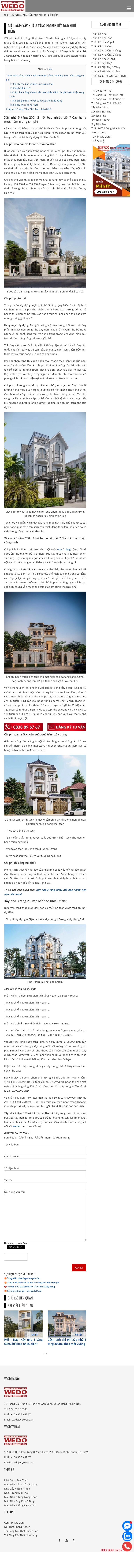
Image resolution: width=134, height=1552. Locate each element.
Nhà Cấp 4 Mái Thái (15, 1480)
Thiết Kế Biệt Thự (101, 63)
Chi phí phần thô (20, 88)
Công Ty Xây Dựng (14, 1522)
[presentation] (43, 1354)
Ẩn (50, 68)
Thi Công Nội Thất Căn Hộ (106, 103)
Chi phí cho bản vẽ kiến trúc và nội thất (31, 83)
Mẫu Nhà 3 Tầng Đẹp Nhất (19, 1505)
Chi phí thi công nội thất (24, 104)
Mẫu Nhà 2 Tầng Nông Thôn (20, 1497)
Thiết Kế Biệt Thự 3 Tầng (105, 71)
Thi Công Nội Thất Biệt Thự (107, 94)
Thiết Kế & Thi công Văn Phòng (109, 75)
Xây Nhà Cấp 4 (99, 107)
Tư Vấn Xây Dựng (101, 136)
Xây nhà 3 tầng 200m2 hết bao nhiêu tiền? (28, 109)
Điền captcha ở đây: (16, 1243)
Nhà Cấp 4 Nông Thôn (17, 1488)
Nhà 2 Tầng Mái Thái (16, 1492)
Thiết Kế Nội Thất (101, 38)
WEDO (16, 1126)
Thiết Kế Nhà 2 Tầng (103, 59)
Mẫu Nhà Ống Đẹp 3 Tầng (19, 1501)
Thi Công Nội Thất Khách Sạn (21, 1531)
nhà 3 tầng (64, 549)
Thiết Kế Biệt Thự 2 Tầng (105, 67)
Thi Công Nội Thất (101, 90)
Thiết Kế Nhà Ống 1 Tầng (106, 50)
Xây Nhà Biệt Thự (101, 111)
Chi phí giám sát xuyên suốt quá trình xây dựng (36, 100)
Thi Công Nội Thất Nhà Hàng (21, 1535)
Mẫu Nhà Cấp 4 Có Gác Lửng (21, 1484)
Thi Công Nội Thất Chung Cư (108, 99)
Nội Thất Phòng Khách (17, 1526)
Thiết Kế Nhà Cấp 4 (102, 42)
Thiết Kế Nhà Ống (101, 46)
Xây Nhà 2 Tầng (100, 120)
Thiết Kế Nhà (99, 33)
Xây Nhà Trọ (98, 124)
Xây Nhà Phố (98, 115)
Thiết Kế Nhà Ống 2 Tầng (106, 54)
